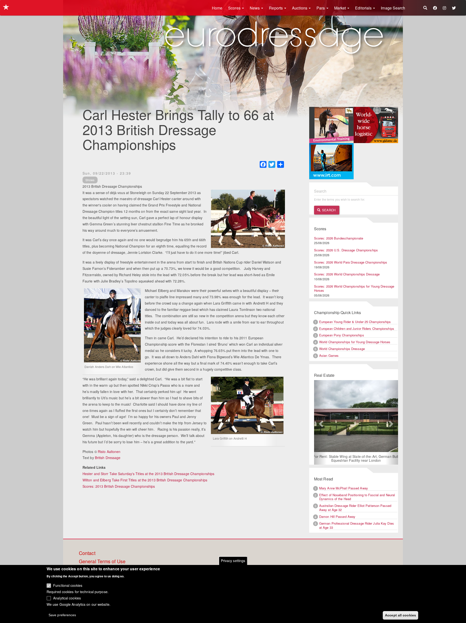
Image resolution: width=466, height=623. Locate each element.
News (255, 8)
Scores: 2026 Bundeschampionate (338, 238)
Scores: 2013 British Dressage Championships (119, 486)
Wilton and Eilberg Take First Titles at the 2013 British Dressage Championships (145, 480)
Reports (276, 8)
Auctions (300, 8)
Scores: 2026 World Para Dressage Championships (350, 262)
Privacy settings (233, 560)
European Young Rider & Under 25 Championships (355, 321)
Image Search (393, 8)
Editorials (364, 8)
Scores (234, 8)
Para (321, 8)
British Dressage (108, 457)
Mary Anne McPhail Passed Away (343, 488)
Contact (87, 553)
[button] (320, 422)
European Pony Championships (341, 335)
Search (328, 210)
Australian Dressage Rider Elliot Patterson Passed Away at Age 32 (355, 507)
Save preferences (62, 615)
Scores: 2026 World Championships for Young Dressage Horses (354, 288)
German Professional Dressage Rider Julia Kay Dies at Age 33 (356, 525)
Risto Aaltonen (109, 451)
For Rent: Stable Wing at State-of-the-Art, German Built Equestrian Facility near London (356, 458)
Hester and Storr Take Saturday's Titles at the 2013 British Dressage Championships (148, 473)
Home (217, 8)
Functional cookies (67, 585)
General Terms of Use (102, 561)
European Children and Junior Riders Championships (356, 328)
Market (340, 8)
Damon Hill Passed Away (337, 516)
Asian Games (329, 355)
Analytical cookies (67, 597)
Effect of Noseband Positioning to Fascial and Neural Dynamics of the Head (357, 497)
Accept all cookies (400, 615)
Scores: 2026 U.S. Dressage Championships (346, 250)
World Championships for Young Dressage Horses (355, 342)
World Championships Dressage (342, 348)
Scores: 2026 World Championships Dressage (347, 274)
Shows (90, 180)
